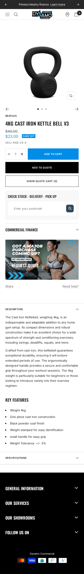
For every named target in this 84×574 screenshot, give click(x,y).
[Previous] (7, 109)
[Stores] (67, 14)
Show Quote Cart (42, 181)
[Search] (16, 14)
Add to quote (42, 167)
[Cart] (76, 14)
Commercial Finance (21, 229)
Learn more (57, 4)
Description (14, 309)
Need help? (70, 286)
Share (9, 286)
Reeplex (11, 115)
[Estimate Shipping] (70, 208)
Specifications (16, 457)
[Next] (77, 109)
